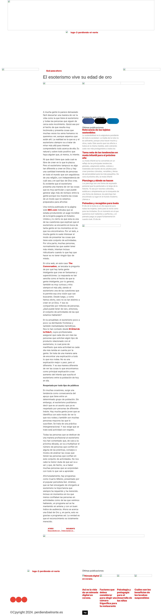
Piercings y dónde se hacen (97, 180)
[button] (125, 41)
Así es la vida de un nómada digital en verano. (90, 593)
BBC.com (52, 210)
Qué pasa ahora (54, 70)
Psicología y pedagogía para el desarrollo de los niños (124, 595)
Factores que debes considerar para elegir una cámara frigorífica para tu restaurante (108, 597)
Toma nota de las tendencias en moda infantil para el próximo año (100, 155)
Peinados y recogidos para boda (100, 203)
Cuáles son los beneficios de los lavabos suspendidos (143, 593)
